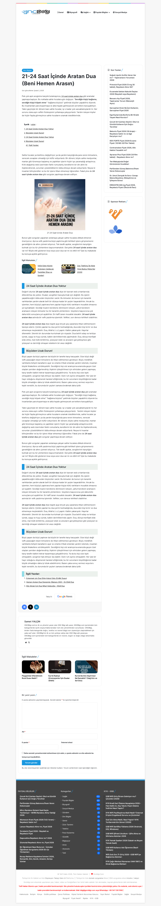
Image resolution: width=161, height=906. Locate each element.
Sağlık (86, 12)
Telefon (65, 829)
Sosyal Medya (121, 12)
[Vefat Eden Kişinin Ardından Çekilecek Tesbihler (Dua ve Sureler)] (29, 269)
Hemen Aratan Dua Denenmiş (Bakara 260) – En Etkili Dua (50, 582)
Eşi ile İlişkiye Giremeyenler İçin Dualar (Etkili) (59, 678)
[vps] (116, 237)
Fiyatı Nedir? (76, 898)
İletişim (32, 894)
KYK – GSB (94, 898)
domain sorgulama (96, 878)
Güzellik (65, 837)
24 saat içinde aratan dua (72, 96)
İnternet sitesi (66, 742)
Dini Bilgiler (27, 70)
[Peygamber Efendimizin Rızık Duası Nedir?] (33, 666)
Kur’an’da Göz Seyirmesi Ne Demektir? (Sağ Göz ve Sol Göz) (86, 678)
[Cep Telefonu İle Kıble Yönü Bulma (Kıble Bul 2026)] (68, 269)
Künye (39, 894)
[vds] (116, 221)
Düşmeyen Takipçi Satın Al (55, 878)
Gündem (65, 813)
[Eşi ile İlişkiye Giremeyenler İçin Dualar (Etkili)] (59, 666)
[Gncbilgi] (37, 12)
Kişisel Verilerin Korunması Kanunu (85, 894)
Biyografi (73, 12)
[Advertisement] (63, 52)
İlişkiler (85, 898)
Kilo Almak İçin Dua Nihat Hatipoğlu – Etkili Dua (45, 586)
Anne (64, 845)
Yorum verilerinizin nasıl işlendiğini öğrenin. (80, 768)
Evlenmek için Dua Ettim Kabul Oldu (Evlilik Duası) (46, 578)
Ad (23, 732)
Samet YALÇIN (32, 621)
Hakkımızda (23, 894)
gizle (33, 124)
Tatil (64, 853)
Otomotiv (66, 849)
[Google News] (65, 596)
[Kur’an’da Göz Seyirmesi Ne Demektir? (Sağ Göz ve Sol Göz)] (86, 666)
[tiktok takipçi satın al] (80, 33)
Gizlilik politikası (50, 894)
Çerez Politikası (64, 894)
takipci (136, 878)
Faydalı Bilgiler (101, 12)
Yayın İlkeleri (105, 894)
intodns (130, 878)
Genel (61, 12)
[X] (28, 642)
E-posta (25, 742)
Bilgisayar (66, 841)
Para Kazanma (68, 833)
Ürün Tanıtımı (67, 825)
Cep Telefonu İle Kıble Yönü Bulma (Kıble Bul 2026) (86, 269)
